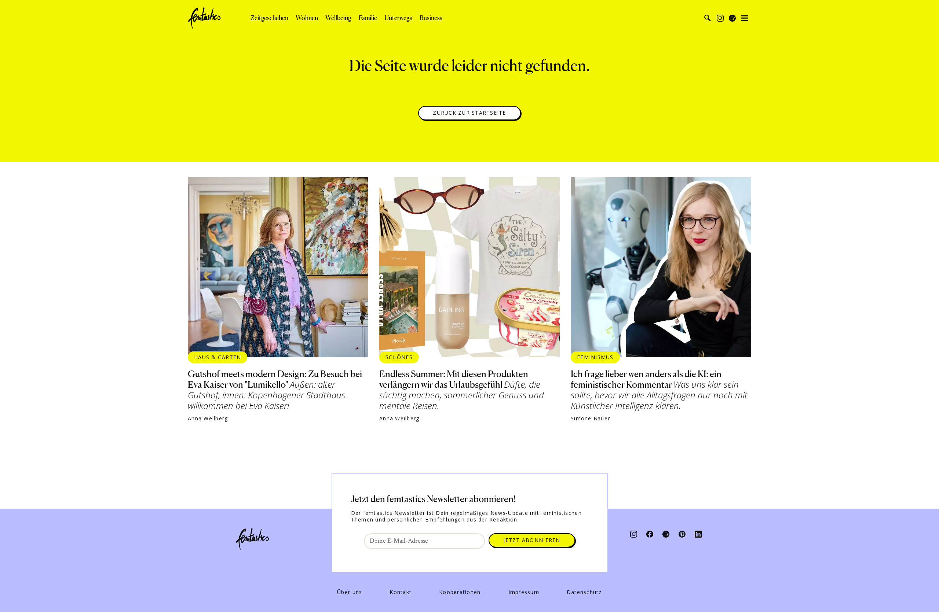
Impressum (523, 592)
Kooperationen (460, 592)
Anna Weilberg (208, 418)
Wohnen (307, 18)
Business (431, 18)
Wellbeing (338, 18)
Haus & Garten (217, 357)
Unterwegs (398, 18)
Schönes (399, 357)
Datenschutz (584, 592)
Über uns (349, 592)
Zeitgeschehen (269, 18)
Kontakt (401, 592)
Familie (368, 18)
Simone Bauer (590, 418)
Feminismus (595, 357)
